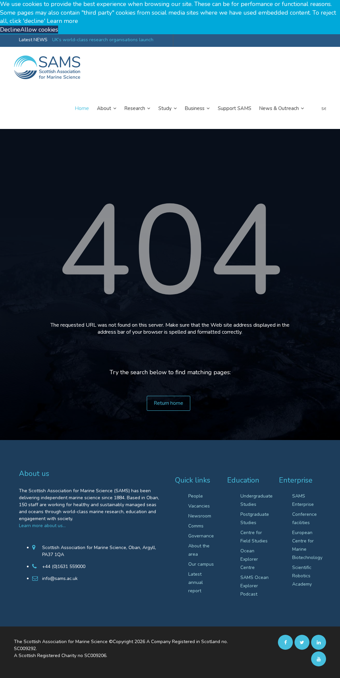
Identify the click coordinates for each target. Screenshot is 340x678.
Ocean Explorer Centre (249, 559)
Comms (196, 526)
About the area (199, 550)
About (105, 108)
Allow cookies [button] (39, 30)
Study (165, 108)
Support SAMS (234, 108)
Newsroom (199, 516)
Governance (201, 536)
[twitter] (302, 642)
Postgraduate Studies (254, 518)
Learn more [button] (62, 21)
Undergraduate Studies (254, 500)
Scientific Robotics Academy (302, 575)
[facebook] (285, 642)
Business (195, 108)
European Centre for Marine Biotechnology (306, 545)
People (195, 496)
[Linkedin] (318, 642)
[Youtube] (318, 659)
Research (135, 108)
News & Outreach (279, 108)
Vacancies (199, 506)
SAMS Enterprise (303, 500)
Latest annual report (195, 582)
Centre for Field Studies (254, 536)
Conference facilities (304, 518)
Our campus (201, 564)
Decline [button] (10, 30)
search (323, 108)
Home (82, 108)
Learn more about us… (42, 525)
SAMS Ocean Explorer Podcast (254, 585)
